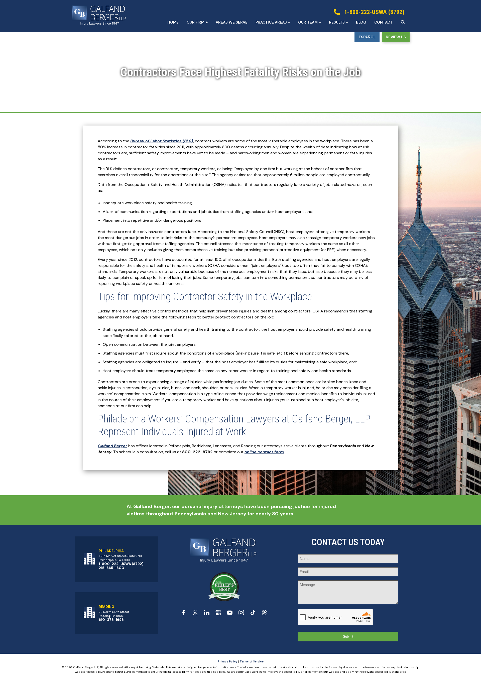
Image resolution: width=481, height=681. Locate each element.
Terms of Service (252, 661)
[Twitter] (195, 614)
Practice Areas (271, 22)
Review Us (396, 37)
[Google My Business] (218, 614)
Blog (361, 22)
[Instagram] (241, 614)
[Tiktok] (253, 614)
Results (337, 22)
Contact (383, 22)
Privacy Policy (227, 661)
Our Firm (195, 22)
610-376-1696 (111, 619)
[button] (403, 22)
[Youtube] (229, 614)
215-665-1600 (111, 567)
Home (173, 22)
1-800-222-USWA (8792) (121, 563)
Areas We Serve (232, 22)
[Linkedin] (206, 614)
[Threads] (264, 614)
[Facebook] (183, 614)
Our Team (308, 22)
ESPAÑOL (367, 37)
